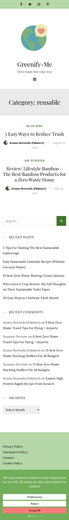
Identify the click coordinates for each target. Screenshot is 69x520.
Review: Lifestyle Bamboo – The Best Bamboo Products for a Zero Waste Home (34, 174)
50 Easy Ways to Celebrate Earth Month (31, 298)
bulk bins (34, 126)
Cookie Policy (12, 463)
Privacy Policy (13, 446)
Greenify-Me (34, 64)
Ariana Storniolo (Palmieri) (26, 143)
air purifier (34, 160)
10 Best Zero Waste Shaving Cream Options (33, 275)
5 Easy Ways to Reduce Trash (34, 134)
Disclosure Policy (15, 452)
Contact (8, 458)
